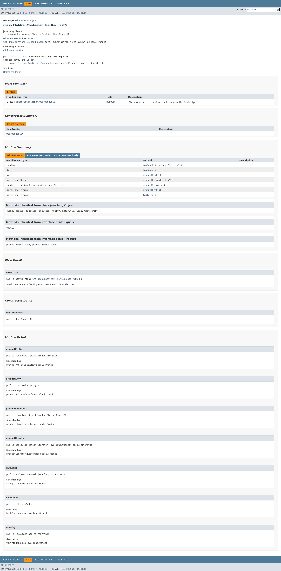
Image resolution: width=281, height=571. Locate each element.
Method (43, 13)
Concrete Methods (66, 155)
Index (59, 3)
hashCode (148, 170)
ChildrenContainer (14, 50)
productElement (152, 180)
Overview (6, 3)
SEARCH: (241, 10)
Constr (33, 13)
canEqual (148, 165)
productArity (151, 175)
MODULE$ (111, 101)
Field (24, 13)
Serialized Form (12, 72)
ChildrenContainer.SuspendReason (23, 42)
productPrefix (151, 190)
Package (17, 3)
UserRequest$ (14, 133)
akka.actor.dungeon (25, 20)
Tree (36, 3)
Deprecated (47, 3)
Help (66, 3)
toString (148, 195)
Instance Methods (38, 155)
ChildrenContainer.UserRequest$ (35, 101)
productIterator (152, 185)
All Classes (7, 9)
